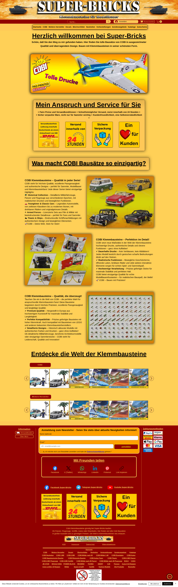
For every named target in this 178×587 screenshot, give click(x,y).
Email (42, 442)
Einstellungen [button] (142, 584)
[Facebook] (47, 487)
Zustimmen (167, 584)
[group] (89, 378)
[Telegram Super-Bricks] (78, 487)
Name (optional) (46, 434)
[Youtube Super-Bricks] (110, 487)
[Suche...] (108, 21)
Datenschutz (90, 544)
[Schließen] (175, 583)
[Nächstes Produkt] (151, 378)
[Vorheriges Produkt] (26, 378)
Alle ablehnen (154, 584)
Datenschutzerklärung (123, 584)
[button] (159, 21)
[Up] (169, 576)
